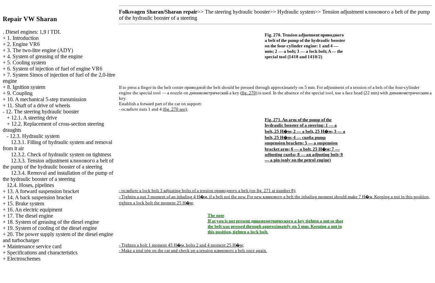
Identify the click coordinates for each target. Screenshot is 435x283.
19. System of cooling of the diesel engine (52, 228)
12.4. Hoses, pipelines (30, 185)
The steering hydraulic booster (237, 12)
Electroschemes (23, 259)
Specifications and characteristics (42, 252)
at (266, 190)
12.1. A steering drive (34, 118)
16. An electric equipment (34, 210)
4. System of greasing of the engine (45, 56)
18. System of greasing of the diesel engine (53, 222)
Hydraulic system (296, 12)
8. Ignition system (26, 87)
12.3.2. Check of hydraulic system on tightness (61, 154)
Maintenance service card (34, 246)
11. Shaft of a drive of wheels (38, 105)
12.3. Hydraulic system (34, 136)
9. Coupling (20, 93)
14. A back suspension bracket (39, 197)
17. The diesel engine (30, 216)
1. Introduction (23, 38)
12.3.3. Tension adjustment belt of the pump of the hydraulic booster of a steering (58, 164)
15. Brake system (25, 203)
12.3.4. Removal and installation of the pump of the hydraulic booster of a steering (58, 176)
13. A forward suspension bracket (43, 191)
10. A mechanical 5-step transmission (46, 99)
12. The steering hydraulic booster (42, 111)
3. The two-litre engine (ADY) (40, 50)
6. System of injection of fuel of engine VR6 (54, 69)
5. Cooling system (26, 62)
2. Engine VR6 (23, 44)
